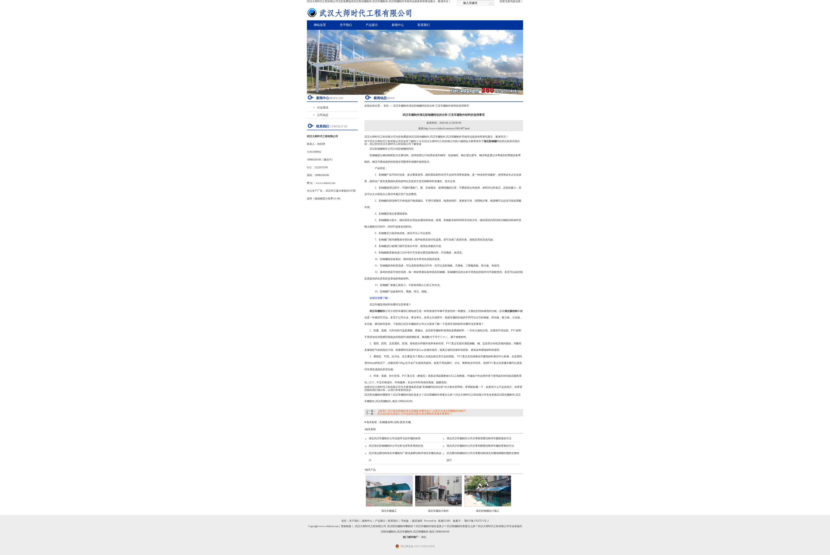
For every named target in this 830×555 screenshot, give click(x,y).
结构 (396, 422)
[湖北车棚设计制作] (438, 507)
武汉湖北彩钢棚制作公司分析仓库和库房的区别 (396, 445)
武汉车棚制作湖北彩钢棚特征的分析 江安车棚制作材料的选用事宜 (431, 105)
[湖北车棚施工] (389, 507)
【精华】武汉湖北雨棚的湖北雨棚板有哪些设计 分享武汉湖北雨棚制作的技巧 (421, 410)
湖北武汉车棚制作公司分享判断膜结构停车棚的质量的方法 (480, 445)
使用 (402, 422)
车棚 (408, 422)
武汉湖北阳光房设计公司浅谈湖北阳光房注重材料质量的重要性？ (414, 413)
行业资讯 (322, 107)
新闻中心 (398, 25)
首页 (386, 105)
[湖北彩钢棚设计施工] (487, 507)
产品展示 (372, 25)
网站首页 (320, 25)
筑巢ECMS (444, 520)
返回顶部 (417, 520)
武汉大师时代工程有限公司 (370, 526)
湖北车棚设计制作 (438, 510)
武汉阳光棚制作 (420, 136)
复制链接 (346, 526)
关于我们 (346, 25)
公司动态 (322, 115)
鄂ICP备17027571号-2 (476, 520)
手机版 (405, 520)
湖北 (423, 537)
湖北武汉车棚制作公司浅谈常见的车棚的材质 (395, 438)
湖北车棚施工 (389, 510)
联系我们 (424, 25)
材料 (390, 422)
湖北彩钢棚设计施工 (487, 510)
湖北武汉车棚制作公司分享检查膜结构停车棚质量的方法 (479, 438)
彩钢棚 (383, 422)
